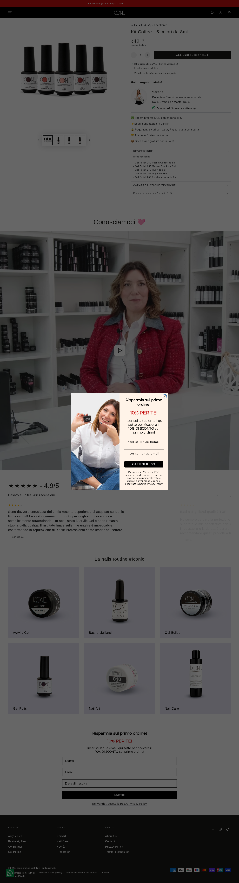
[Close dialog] (165, 396)
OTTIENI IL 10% (144, 464)
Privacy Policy (155, 483)
